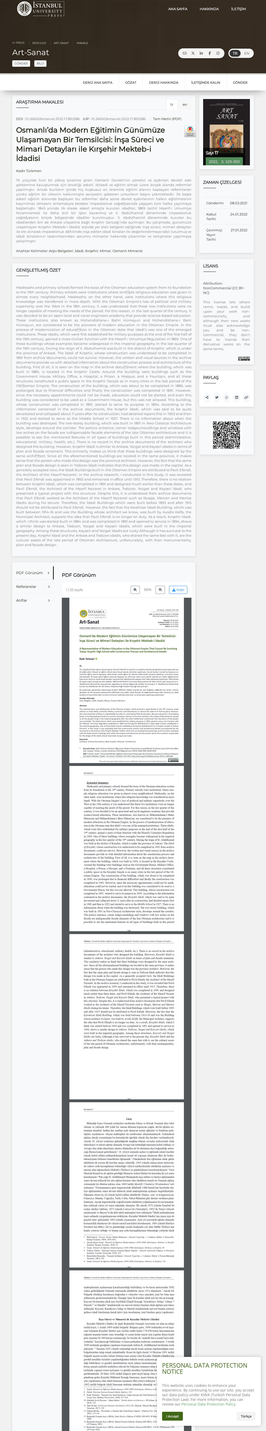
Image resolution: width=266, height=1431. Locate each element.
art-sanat (61, 43)
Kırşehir (91, 251)
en (185, 104)
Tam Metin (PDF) (166, 119)
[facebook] (210, 53)
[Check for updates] (190, 131)
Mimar (105, 251)
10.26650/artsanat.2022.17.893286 (52, 119)
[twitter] (193, 53)
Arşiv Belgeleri (61, 251)
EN (246, 53)
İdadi (79, 251)
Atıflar (21, 600)
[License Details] (244, 358)
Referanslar (26, 586)
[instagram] (218, 53)
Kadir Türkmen (29, 171)
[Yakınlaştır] (160, 590)
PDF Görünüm (29, 572)
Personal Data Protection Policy (208, 1404)
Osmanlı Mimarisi (127, 251)
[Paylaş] (206, 397)
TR (235, 53)
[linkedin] (201, 53)
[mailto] (185, 53)
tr (172, 104)
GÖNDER (21, 63)
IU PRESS (18, 42)
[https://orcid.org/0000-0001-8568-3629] (88, 658)
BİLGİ (40, 63)
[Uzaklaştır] (135, 590)
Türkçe (246, 1416)
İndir (180, 590)
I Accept (172, 1416)
